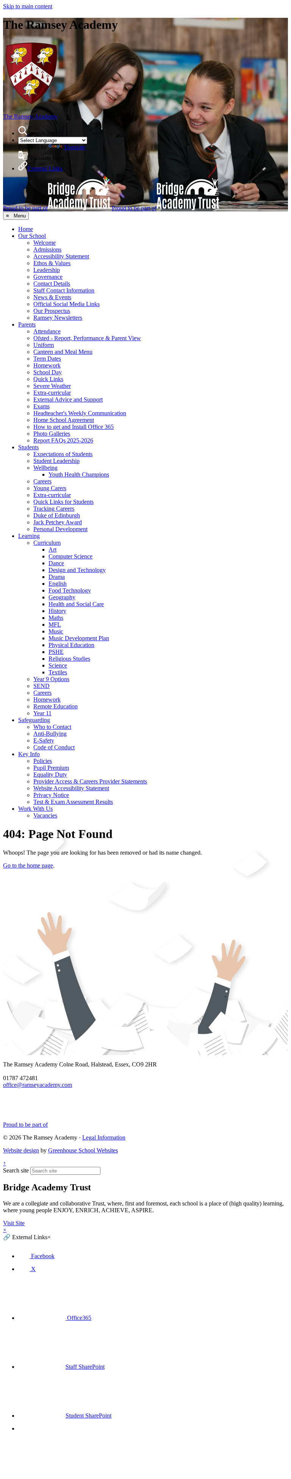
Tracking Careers (53, 508)
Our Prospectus (51, 311)
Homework (47, 365)
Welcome (44, 242)
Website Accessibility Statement (71, 788)
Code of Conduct (54, 747)
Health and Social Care (76, 604)
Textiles (57, 672)
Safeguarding (34, 720)
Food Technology (69, 590)
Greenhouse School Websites (83, 1150)
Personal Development (60, 529)
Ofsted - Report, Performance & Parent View (87, 338)
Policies (42, 761)
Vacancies (45, 815)
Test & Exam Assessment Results (73, 802)
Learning (29, 536)
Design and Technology (77, 570)
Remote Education (55, 706)
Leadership (46, 270)
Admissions (47, 249)
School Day (47, 372)
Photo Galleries (51, 433)
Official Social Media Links (66, 304)
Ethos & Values (51, 263)
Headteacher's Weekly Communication (79, 413)
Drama (56, 577)
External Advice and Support (68, 399)
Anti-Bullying (50, 733)
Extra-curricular (52, 392)
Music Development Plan (78, 638)
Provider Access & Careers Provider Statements (90, 781)
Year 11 (42, 713)
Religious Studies (69, 658)
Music (55, 631)
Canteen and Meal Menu (62, 352)
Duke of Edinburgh (56, 515)
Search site (16, 1170)
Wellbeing (45, 467)
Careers (42, 481)
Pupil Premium (51, 768)
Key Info (29, 754)
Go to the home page (28, 865)
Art (52, 549)
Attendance (47, 331)
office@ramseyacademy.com (37, 1085)
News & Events (52, 297)
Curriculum (47, 542)
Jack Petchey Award (57, 522)
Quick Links (48, 379)
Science (57, 665)
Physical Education (71, 645)
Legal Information (103, 1137)
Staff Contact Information (63, 290)
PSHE (56, 652)
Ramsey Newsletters (57, 317)
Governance (48, 277)
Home (25, 229)
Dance (56, 563)
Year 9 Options (51, 679)
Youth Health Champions (78, 474)
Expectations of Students (62, 454)
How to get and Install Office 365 (73, 427)
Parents (27, 324)
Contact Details (51, 283)
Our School (32, 236)
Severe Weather (52, 386)
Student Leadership (56, 461)
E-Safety (43, 740)
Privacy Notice (51, 795)
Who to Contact (52, 727)
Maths (55, 617)
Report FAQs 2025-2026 (63, 440)
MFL (54, 624)
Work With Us (35, 808)
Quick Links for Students (63, 502)
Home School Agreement (63, 420)
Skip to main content (27, 6)
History (57, 611)
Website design (21, 1150)
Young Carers (49, 488)
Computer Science (70, 556)
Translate (74, 147)
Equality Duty (50, 774)
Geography (61, 597)
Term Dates (47, 358)
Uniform (43, 345)
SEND (41, 686)
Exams (41, 406)
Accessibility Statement (61, 256)
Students (28, 447)
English (57, 583)
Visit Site (14, 1223)
